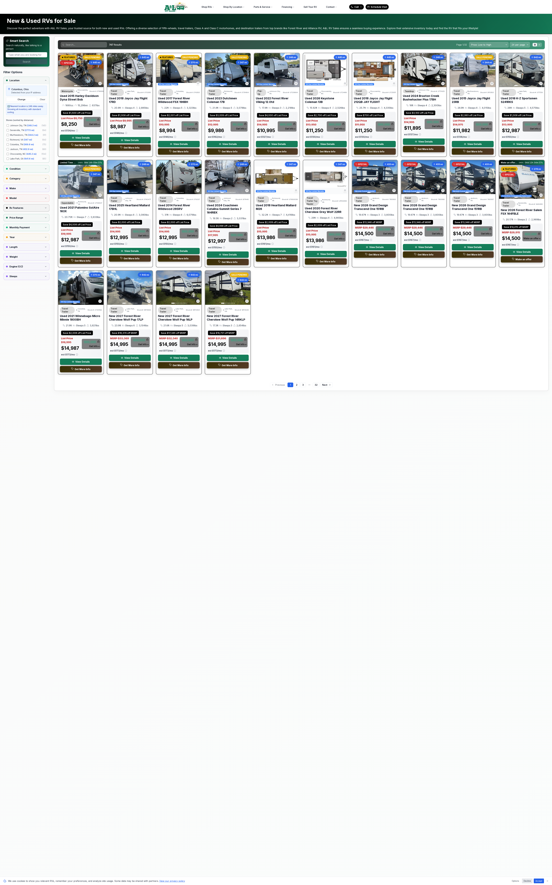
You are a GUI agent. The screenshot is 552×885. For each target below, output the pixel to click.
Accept (538, 881)
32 (316, 384)
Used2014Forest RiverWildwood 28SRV (174, 207)
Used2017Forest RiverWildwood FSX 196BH (174, 100)
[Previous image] (62, 70)
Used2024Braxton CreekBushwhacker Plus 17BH (421, 97)
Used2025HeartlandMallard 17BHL (129, 207)
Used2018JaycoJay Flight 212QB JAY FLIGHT (373, 100)
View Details (82, 137)
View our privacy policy (172, 881)
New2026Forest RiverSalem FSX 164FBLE (521, 211)
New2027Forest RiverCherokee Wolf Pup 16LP (175, 317)
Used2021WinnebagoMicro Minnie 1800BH (80, 317)
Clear (42, 99)
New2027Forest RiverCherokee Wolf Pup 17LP (126, 317)
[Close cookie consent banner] (547, 881)
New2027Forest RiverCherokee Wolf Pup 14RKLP (226, 317)
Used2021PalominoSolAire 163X (79, 209)
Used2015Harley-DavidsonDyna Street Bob (79, 97)
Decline (527, 881)
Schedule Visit (379, 6)
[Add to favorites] (100, 83)
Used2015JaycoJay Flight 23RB (471, 100)
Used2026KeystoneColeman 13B (319, 100)
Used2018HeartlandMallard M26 (276, 207)
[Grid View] (535, 44)
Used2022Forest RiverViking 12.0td (272, 100)
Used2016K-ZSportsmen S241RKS (519, 100)
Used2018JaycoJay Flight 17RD (128, 100)
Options (515, 881)
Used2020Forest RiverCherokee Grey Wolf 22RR (323, 210)
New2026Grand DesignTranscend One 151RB (371, 207)
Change (21, 99)
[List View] (539, 44)
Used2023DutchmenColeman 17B (222, 100)
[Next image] (99, 70)
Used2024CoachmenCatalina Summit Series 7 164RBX (224, 209)
